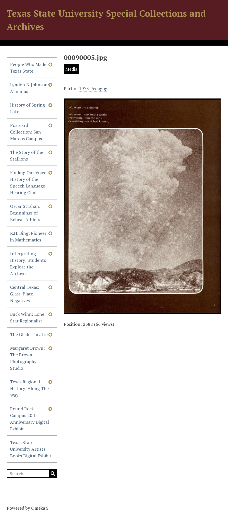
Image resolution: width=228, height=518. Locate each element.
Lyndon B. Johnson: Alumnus (29, 88)
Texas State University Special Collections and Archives (106, 20)
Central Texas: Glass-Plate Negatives (24, 294)
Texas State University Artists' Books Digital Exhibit (30, 449)
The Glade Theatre (29, 334)
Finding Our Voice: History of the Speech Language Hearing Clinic (29, 182)
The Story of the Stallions (26, 155)
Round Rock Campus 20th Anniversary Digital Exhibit (29, 419)
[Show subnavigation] (50, 64)
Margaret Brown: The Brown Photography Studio (27, 358)
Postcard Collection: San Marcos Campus (26, 132)
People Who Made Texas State (28, 67)
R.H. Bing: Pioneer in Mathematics (28, 236)
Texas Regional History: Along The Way (29, 388)
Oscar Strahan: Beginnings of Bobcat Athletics (26, 213)
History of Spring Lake (27, 108)
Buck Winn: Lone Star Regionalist (27, 317)
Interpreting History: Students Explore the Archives (28, 263)
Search (53, 473)
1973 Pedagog (93, 88)
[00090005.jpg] (142, 311)
